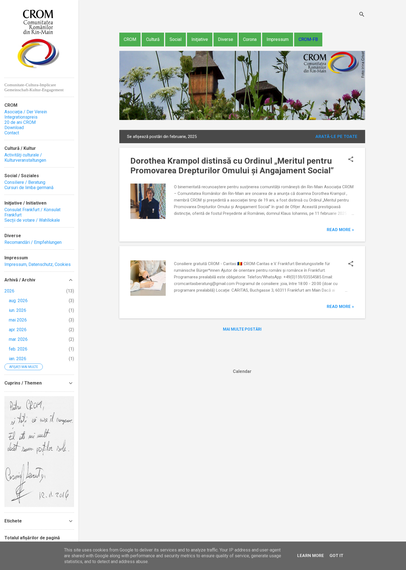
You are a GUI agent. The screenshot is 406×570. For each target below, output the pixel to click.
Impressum (278, 39)
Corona (250, 39)
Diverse (225, 39)
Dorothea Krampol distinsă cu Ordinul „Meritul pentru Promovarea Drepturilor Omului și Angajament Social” (232, 165)
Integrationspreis (21, 117)
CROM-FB (308, 39)
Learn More (310, 555)
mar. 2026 (18, 339)
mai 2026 (18, 320)
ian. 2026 (17, 358)
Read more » (340, 229)
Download (14, 127)
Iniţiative (199, 39)
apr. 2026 (18, 329)
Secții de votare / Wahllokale (32, 220)
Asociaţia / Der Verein (25, 111)
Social (175, 39)
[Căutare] (361, 15)
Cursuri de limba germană (29, 187)
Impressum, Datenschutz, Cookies (37, 264)
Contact (11, 132)
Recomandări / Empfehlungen (33, 242)
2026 (9, 291)
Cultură (153, 39)
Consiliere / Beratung (24, 182)
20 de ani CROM (20, 122)
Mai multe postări (242, 329)
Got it (336, 555)
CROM (130, 39)
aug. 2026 (18, 300)
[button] (350, 160)
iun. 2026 (17, 310)
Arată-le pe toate (336, 136)
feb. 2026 (18, 349)
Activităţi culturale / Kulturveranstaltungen (25, 157)
